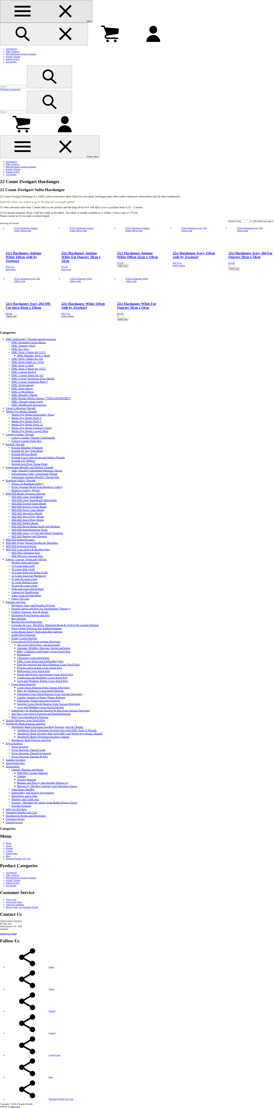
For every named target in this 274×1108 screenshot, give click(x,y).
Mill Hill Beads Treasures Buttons (21, 54)
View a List (11, 899)
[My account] (153, 44)
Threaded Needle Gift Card (18, 858)
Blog (8, 856)
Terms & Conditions (15, 904)
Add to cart (122, 266)
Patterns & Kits (12, 59)
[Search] (49, 76)
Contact (9, 851)
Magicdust (15, 1106)
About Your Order (14, 902)
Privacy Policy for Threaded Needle (22, 907)
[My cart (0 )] (109, 44)
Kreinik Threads (13, 56)
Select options (179, 265)
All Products (11, 49)
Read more (11, 269)
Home (8, 843)
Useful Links (11, 853)
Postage (9, 848)
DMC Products (12, 51)
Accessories (11, 62)
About (8, 846)
